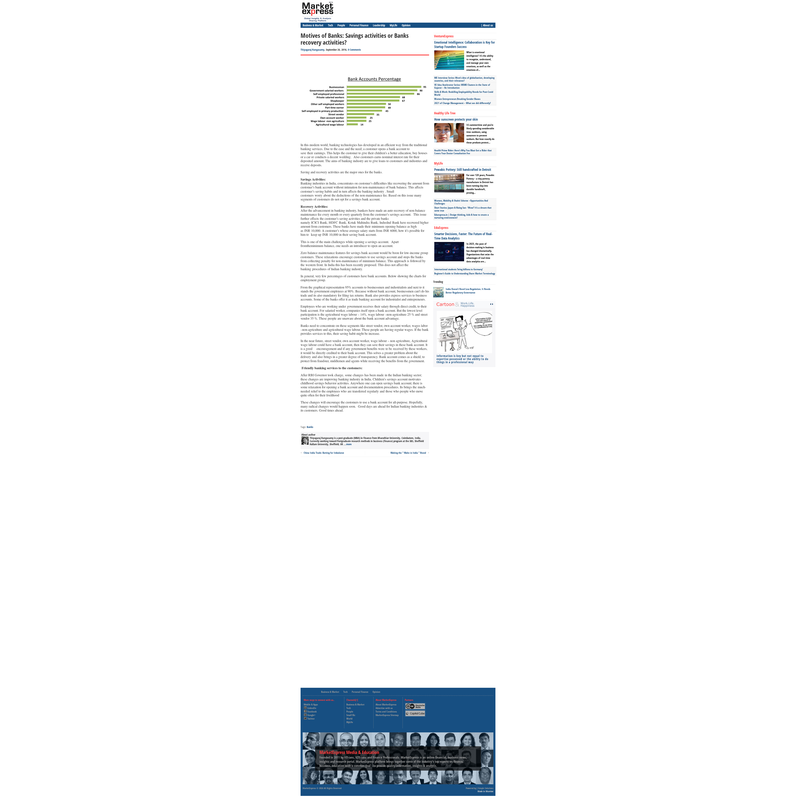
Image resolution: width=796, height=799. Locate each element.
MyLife (393, 25)
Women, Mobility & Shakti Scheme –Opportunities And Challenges (461, 202)
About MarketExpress (386, 704)
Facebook (312, 711)
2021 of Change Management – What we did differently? (462, 103)
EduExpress (441, 227)
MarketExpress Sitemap (387, 715)
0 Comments (354, 49)
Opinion (406, 25)
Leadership (379, 25)
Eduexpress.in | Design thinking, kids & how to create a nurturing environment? (461, 216)
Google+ (311, 715)
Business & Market (313, 25)
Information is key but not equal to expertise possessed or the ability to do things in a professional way (462, 359)
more (349, 444)
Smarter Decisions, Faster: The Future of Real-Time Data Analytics (463, 236)
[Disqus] (365, 516)
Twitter (311, 718)
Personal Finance (358, 25)
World (349, 718)
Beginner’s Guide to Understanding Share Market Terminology (464, 273)
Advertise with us (384, 708)
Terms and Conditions (386, 711)
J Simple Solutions (485, 788)
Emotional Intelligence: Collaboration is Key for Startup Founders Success (464, 44)
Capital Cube (415, 711)
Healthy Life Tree (444, 113)
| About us (487, 25)
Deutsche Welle (416, 704)
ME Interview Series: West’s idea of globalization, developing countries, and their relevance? (464, 79)
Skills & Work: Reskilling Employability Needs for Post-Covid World (463, 93)
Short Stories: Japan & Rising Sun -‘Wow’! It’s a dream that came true (462, 209)
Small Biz (350, 715)
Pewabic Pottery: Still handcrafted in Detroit (462, 169)
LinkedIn (311, 708)
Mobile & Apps (311, 704)
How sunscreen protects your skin (456, 119)
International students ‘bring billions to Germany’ (458, 269)
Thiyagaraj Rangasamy (312, 49)
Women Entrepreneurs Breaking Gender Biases (457, 99)
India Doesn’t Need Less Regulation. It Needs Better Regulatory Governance (468, 290)
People (341, 25)
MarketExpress (309, 788)
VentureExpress (444, 36)
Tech (330, 25)
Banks (310, 427)
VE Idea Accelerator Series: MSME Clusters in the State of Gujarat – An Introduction (462, 86)
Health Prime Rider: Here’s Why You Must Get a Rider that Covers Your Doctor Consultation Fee (463, 152)
